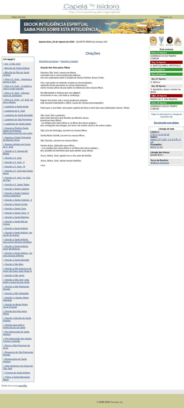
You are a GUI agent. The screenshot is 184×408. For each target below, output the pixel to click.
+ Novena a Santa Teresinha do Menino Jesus (17, 138)
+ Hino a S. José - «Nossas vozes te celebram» (16, 94)
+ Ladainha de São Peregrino (17, 119)
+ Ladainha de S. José (14, 111)
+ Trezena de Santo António (16, 373)
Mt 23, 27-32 (156, 147)
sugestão (22, 385)
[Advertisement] (93, 200)
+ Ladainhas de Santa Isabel (17, 124)
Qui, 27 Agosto (158, 79)
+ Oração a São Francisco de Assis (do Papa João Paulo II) (17, 269)
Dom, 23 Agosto (159, 53)
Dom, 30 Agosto (159, 103)
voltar (42, 165)
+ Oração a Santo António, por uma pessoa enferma (17, 254)
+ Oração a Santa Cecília (15, 204)
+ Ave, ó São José (11, 64)
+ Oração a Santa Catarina (16, 189)
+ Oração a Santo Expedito (16, 260)
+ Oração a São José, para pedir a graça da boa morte (16, 281)
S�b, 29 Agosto (159, 96)
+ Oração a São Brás (13, 264)
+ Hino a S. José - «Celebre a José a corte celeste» (17, 87)
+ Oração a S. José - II (13, 162)
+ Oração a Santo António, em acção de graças (17, 234)
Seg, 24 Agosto (158, 62)
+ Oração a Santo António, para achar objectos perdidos (17, 240)
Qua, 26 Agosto (158, 74)
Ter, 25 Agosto (158, 69)
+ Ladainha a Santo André (16, 106)
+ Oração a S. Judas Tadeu (16, 184)
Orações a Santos (69, 61)
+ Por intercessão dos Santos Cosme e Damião (17, 339)
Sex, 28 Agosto (158, 86)
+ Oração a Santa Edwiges (16, 217)
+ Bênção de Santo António (16, 68)
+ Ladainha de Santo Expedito (18, 115)
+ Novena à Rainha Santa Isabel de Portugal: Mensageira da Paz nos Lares (17, 131)
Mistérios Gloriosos (159, 163)
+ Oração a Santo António (15, 228)
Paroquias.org (166, 17)
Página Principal (18, 17)
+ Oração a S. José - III (14, 166)
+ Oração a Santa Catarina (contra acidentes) (16, 194)
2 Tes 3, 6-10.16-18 (159, 134)
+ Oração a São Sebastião (16, 293)
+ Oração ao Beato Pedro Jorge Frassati (15, 305)
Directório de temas (48, 61)
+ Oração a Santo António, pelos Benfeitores (16, 247)
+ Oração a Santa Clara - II (16, 213)
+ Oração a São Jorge (13, 275)
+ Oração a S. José (12, 158)
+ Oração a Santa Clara (14, 208)
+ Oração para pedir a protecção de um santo (14, 326)
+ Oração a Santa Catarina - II (17, 200)
